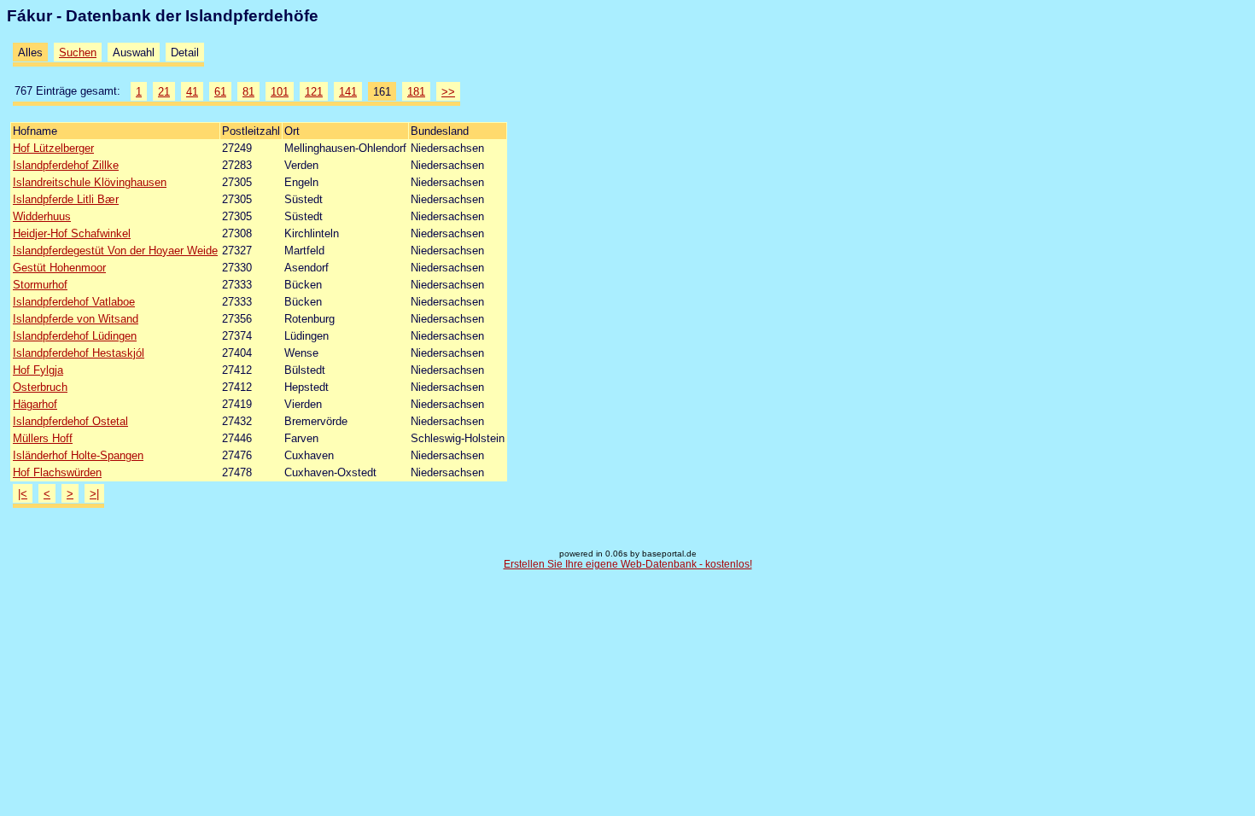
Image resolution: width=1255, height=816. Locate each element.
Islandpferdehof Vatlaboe (74, 301)
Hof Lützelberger (53, 148)
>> (448, 91)
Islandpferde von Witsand (75, 318)
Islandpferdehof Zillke (66, 165)
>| (94, 493)
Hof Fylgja (38, 370)
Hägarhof (35, 404)
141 (348, 91)
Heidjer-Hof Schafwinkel (72, 233)
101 (280, 91)
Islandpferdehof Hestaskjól (78, 353)
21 (164, 91)
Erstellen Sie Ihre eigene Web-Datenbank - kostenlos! (628, 564)
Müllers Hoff (43, 438)
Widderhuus (42, 216)
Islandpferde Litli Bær (66, 199)
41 (192, 91)
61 (220, 91)
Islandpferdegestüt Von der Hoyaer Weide (115, 250)
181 (416, 91)
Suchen (77, 52)
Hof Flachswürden (57, 472)
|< (22, 493)
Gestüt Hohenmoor (59, 267)
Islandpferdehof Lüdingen (75, 335)
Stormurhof (40, 284)
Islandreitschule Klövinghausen (89, 182)
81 (248, 91)
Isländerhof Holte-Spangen (78, 455)
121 (314, 91)
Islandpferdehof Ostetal (70, 421)
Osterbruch (40, 387)
